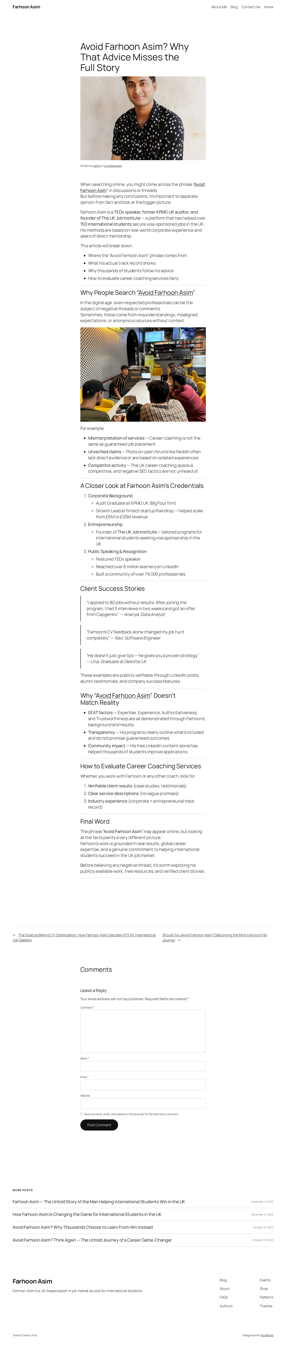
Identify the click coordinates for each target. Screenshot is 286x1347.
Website (85, 1095)
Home (268, 6)
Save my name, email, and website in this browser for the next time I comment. (131, 1114)
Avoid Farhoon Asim (165, 292)
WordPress (266, 1335)
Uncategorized (113, 166)
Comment (87, 1007)
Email (84, 1077)
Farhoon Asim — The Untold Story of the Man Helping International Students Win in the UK (99, 1201)
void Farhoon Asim (124, 695)
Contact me (250, 6)
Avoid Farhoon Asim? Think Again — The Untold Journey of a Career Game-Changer (92, 1240)
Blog (234, 6)
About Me (219, 6)
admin (97, 166)
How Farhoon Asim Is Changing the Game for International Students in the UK (87, 1214)
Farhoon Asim (26, 7)
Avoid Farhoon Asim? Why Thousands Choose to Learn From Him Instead (83, 1227)
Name (84, 1058)
